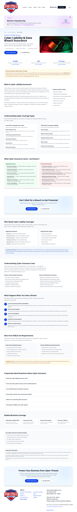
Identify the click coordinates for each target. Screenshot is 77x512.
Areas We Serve (37, 495)
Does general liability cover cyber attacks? (17, 405)
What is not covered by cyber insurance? (17, 399)
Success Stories (24, 497)
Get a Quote (61, 7)
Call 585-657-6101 (25, 52)
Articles (35, 7)
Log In (70, 7)
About (43, 7)
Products (25, 7)
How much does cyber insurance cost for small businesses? (22, 383)
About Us (22, 495)
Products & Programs (12, 32)
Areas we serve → (50, 510)
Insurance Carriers (38, 492)
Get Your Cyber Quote (11, 52)
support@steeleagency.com (29, 24)
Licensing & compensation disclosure (55, 506)
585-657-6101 (53, 7)
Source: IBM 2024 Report (15, 64)
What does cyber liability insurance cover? (17, 378)
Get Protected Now (31, 208)
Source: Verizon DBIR (38, 64)
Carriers (30, 7)
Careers (35, 497)
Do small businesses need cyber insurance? (18, 389)
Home (5, 32)
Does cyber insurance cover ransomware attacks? (19, 394)
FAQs (39, 7)
